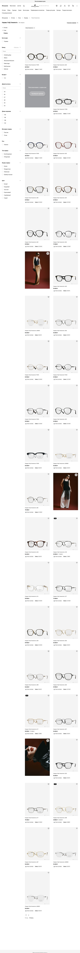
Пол (3, 141)
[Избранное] (69, 6)
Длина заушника (6, 111)
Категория (5, 38)
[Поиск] (24, 6)
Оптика (4, 10)
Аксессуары (26, 10)
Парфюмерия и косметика (37, 10)
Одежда (14, 10)
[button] (61, 6)
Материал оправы (7, 129)
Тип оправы (5, 150)
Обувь (9, 10)
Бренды (59, 10)
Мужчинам (13, 5)
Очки (5, 30)
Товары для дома (50, 10)
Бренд (3, 47)
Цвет (3, 180)
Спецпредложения (7, 13)
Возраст (4, 74)
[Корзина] (73, 6)
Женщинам (5, 5)
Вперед (31, 917)
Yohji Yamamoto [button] (29, 27)
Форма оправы (6, 162)
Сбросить (16, 47)
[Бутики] (57, 6)
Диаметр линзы (6, 84)
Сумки (19, 10)
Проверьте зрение (37, 93)
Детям (19, 5)
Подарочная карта (67, 10)
